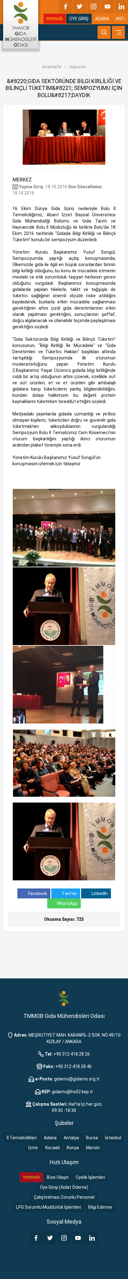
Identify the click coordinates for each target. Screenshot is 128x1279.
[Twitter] (79, 6)
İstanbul (113, 1137)
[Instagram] (93, 6)
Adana (50, 1137)
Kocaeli (52, 1147)
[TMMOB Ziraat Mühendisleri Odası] (64, 998)
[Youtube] (107, 6)
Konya (73, 1147)
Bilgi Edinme (100, 1207)
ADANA (102, 18)
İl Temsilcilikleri (22, 1137)
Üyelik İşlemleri (90, 1177)
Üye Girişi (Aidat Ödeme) (64, 1187)
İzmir (33, 1147)
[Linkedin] (121, 6)
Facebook (37, 893)
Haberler (78, 66)
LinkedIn (99, 893)
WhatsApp (67, 903)
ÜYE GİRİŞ (79, 18)
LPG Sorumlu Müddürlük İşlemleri (48, 1207)
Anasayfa (51, 66)
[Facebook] (65, 6)
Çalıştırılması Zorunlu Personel (64, 1197)
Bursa (92, 1137)
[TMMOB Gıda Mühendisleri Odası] (20, 24)
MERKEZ (22, 180)
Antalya (71, 1137)
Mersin (93, 1147)
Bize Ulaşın (58, 1177)
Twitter (69, 893)
